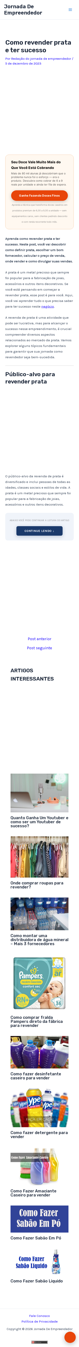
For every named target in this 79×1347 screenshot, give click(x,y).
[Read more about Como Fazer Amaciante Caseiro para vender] (40, 1166)
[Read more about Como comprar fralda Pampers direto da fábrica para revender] (40, 983)
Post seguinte (39, 648)
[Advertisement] (39, 108)
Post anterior (39, 639)
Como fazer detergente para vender (39, 1134)
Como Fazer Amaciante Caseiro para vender (34, 1193)
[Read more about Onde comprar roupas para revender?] (40, 857)
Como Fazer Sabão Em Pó (36, 1238)
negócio (47, 306)
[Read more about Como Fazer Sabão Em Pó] (40, 1219)
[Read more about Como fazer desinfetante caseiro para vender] (40, 1052)
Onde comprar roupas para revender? (37, 885)
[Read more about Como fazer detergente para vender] (40, 1107)
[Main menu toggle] (70, 9)
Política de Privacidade (39, 1321)
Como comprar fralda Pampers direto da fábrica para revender (37, 1021)
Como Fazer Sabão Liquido (37, 1281)
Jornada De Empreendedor (23, 9)
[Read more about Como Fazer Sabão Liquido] (40, 1262)
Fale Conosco (39, 1316)
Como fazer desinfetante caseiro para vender (36, 1076)
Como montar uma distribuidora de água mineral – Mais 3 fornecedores (39, 939)
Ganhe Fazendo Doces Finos (39, 195)
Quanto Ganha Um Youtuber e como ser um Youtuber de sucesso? (39, 821)
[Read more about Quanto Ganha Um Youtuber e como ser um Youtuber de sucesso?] (40, 793)
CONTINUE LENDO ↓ (39, 531)
